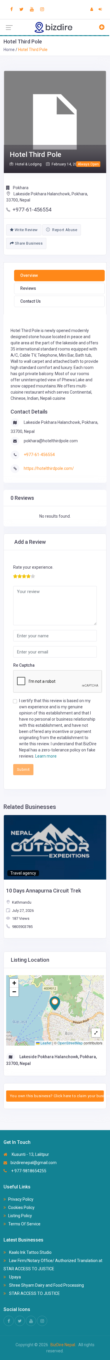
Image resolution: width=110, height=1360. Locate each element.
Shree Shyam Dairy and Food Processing (46, 1285)
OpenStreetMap (70, 1042)
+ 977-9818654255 (28, 1170)
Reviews (28, 288)
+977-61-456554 (32, 209)
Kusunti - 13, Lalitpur (30, 1154)
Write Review (25, 230)
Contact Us (30, 301)
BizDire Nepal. (63, 1344)
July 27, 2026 (22, 910)
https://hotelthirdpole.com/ (49, 468)
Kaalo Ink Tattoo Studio (30, 1252)
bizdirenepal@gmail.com (34, 1162)
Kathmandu (21, 902)
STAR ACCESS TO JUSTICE (34, 1293)
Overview (29, 275)
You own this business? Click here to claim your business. (57, 1096)
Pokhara (20, 187)
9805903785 (22, 926)
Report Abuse (64, 230)
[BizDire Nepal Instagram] (42, 9)
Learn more (46, 756)
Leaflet (45, 1042)
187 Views (20, 918)
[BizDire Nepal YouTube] (32, 9)
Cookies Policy (21, 1207)
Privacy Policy (20, 1199)
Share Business (28, 243)
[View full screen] (96, 1032)
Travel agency (23, 873)
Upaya (14, 1277)
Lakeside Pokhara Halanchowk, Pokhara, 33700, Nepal (47, 197)
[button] (55, 1003)
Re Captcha (24, 665)
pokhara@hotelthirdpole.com (51, 440)
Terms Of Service (24, 1224)
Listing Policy (20, 1215)
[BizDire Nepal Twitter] (21, 9)
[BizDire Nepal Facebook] (11, 9)
